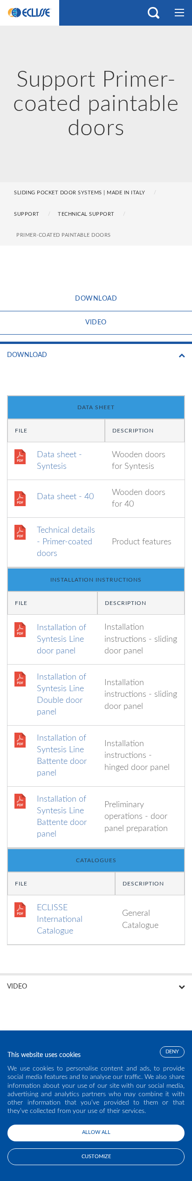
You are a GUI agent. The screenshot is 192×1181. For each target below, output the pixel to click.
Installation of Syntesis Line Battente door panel (62, 755)
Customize (96, 1156)
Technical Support (86, 214)
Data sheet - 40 (65, 497)
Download (96, 298)
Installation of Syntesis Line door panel (61, 639)
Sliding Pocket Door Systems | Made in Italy (79, 192)
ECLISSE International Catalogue (59, 919)
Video (96, 322)
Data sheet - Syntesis (59, 461)
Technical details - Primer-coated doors (66, 542)
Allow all (96, 1132)
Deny (172, 1051)
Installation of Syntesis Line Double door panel (61, 694)
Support (27, 214)
